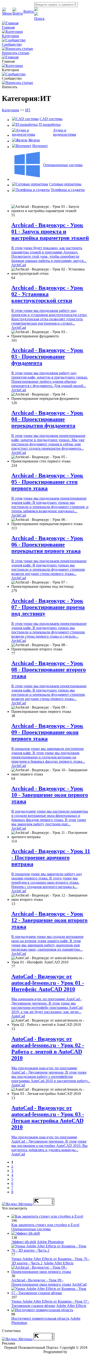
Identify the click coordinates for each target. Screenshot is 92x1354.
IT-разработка (50, 124)
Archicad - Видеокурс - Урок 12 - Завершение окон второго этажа (49, 920)
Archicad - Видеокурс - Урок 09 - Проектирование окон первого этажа (47, 732)
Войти (28, 11)
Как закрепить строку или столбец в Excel (45, 1225)
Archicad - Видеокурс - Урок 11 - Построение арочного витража (50, 857)
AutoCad (18, 1016)
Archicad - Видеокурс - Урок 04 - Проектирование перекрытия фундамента (47, 419)
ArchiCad (18, 265)
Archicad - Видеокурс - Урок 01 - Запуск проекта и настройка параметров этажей (50, 231)
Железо (34, 140)
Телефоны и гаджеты (68, 190)
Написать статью (15, 53)
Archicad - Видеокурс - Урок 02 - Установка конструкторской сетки (47, 294)
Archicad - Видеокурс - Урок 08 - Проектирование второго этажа (48, 669)
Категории (10, 36)
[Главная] (10, 57)
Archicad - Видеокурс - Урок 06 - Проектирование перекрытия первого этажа (47, 544)
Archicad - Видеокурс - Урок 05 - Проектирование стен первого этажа (47, 481)
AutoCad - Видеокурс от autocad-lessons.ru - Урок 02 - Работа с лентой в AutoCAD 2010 (47, 1048)
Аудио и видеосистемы (64, 132)
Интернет (40, 146)
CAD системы (51, 119)
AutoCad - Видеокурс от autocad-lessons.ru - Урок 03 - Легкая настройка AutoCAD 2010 (47, 1117)
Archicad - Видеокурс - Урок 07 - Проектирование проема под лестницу (48, 607)
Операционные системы (63, 165)
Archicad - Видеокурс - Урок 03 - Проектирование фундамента (47, 356)
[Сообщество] (13, 74)
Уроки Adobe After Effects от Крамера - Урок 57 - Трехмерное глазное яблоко (50, 1303)
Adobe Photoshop (50, 1242)
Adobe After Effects (58, 1263)
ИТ (27, 110)
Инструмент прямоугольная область (40, 1318)
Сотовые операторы (65, 184)
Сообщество (12, 44)
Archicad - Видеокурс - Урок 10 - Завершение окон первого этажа (49, 794)
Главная (8, 27)
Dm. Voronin (78, 1352)
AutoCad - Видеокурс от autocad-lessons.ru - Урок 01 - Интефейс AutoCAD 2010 (47, 982)
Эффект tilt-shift (23, 1242)
